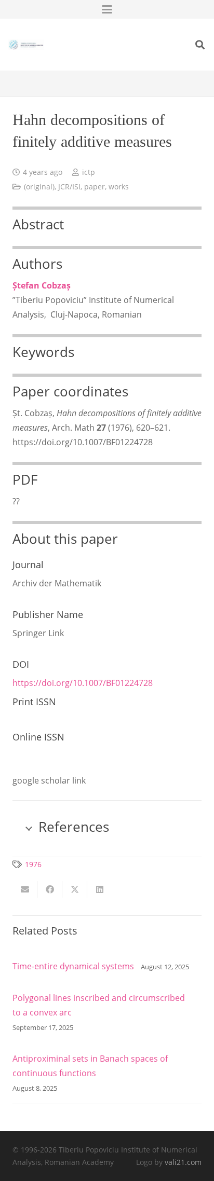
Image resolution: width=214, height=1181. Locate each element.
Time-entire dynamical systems (73, 966)
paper (94, 186)
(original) (39, 186)
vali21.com (183, 1162)
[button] (107, 9)
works (119, 186)
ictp (88, 172)
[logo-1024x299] (26, 44)
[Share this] (49, 889)
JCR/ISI (69, 186)
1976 (33, 864)
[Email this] (24, 889)
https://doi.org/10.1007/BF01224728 (82, 683)
